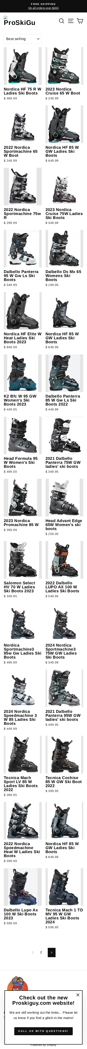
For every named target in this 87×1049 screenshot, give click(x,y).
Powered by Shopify (43, 1045)
